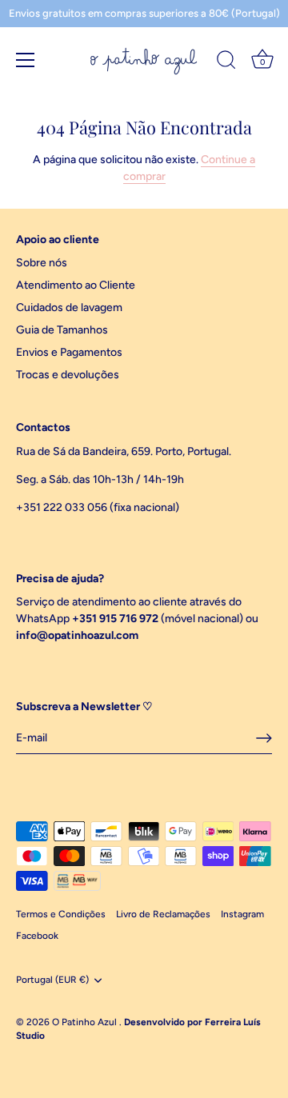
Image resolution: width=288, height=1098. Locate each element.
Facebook (37, 935)
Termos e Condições (61, 914)
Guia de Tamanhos (62, 330)
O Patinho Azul (85, 1022)
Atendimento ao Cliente (75, 285)
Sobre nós (41, 263)
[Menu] (25, 60)
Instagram (242, 914)
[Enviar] (264, 738)
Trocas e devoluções (67, 374)
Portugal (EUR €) (52, 979)
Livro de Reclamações (163, 914)
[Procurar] (226, 62)
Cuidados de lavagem (69, 307)
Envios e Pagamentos (69, 352)
